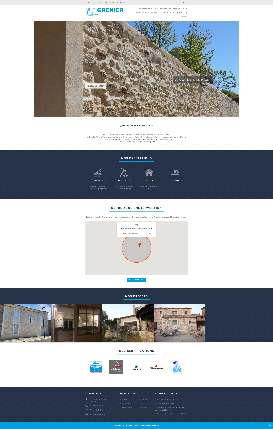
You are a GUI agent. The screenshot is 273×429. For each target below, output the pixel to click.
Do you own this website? (131, 233)
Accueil (124, 399)
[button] (139, 245)
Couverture (161, 9)
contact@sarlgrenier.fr (97, 414)
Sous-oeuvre (142, 13)
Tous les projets (143, 399)
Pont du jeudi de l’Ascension (166, 403)
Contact (141, 403)
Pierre (154, 13)
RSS (183, 2)
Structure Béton (178, 13)
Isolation (163, 13)
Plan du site (142, 407)
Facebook (187, 2)
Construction (146, 9)
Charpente (174, 9)
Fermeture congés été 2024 (166, 399)
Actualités (125, 403)
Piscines (183, 16)
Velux (184, 9)
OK (150, 233)
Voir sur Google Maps (136, 280)
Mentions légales (127, 407)
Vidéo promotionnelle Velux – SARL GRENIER (172, 414)
